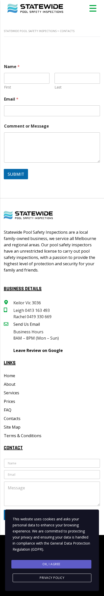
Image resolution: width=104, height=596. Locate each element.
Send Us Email (26, 324)
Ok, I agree (51, 564)
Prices (9, 401)
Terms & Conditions (22, 435)
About (9, 384)
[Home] (35, 8)
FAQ (7, 410)
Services (11, 393)
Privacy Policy (52, 578)
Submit (16, 174)
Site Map (12, 427)
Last (58, 87)
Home (9, 375)
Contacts (12, 418)
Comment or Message (26, 126)
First (7, 87)
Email (11, 99)
